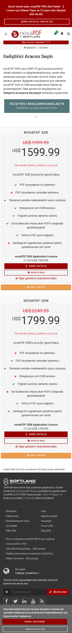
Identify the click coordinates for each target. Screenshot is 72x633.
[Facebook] (6, 601)
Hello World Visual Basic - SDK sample (25, 548)
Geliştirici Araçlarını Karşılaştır (37, 105)
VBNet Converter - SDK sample (22, 558)
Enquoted (30, 498)
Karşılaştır (46, 521)
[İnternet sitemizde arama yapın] (68, 33)
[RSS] (42, 601)
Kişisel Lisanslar (49, 516)
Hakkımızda (12, 516)
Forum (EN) (47, 526)
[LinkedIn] (24, 601)
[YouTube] (33, 601)
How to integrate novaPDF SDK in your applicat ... (31, 539)
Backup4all (22, 491)
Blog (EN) (46, 530)
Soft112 (47, 494)
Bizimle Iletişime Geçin (18, 521)
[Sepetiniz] (55, 33)
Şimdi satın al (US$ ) (37, 22)
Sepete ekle (38, 273)
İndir (43, 511)
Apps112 (57, 494)
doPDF (17, 494)
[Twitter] (15, 601)
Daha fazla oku (35, 629)
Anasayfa (11, 511)
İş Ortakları (11, 526)
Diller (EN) (11, 530)
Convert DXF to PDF (16, 543)
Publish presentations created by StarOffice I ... (30, 553)
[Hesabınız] (62, 32)
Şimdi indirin (37, 287)
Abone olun (58, 591)
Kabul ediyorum (35, 622)
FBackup (33, 491)
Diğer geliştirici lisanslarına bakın (37, 278)
